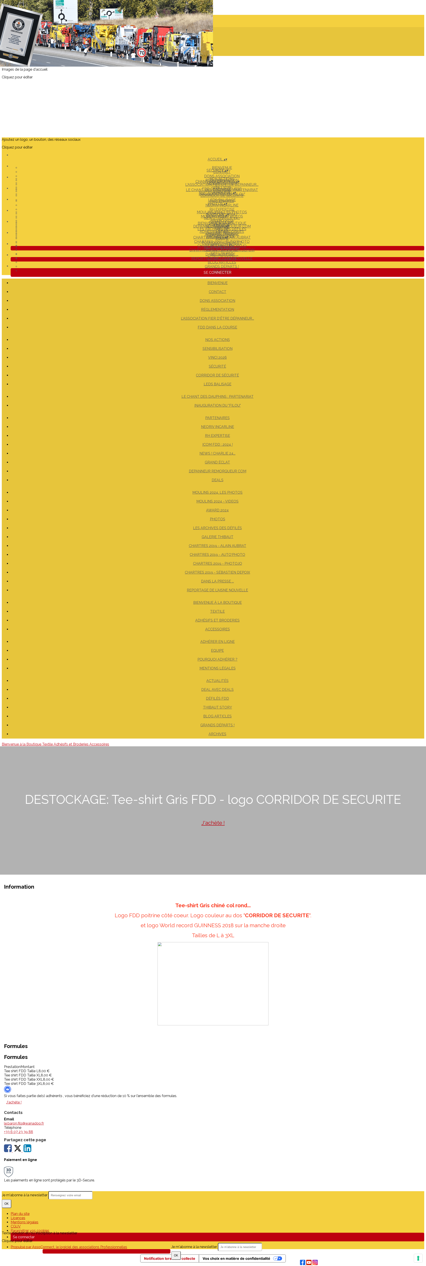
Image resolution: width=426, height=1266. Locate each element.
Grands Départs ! (222, 266)
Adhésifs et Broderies (222, 232)
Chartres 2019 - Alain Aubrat (217, 546)
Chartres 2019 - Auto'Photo (217, 555)
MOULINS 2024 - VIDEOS (217, 501)
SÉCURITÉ (217, 366)
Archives (217, 734)
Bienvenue (222, 168)
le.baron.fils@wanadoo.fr (24, 1123)
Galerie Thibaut (217, 537)
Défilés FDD (221, 254)
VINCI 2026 (222, 187)
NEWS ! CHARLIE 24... (217, 453)
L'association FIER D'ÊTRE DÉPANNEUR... (217, 318)
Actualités (222, 245)
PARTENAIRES (222, 201)
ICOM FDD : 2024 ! (217, 444)
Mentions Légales (217, 668)
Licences (18, 1218)
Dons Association (222, 176)
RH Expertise (222, 209)
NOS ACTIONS (222, 179)
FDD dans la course (217, 327)
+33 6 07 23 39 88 (18, 1132)
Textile (217, 611)
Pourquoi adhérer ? (222, 243)
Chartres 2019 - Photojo (217, 563)
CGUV (16, 1226)
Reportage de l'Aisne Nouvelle (217, 590)
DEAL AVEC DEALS (222, 250)
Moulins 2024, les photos (222, 212)
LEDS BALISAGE (217, 384)
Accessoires (217, 629)
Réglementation (217, 309)
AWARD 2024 (222, 220)
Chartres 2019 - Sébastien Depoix (217, 572)
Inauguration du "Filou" (217, 405)
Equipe (217, 650)
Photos (217, 519)
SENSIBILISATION (218, 349)
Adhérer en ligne (222, 234)
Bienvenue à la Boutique (222, 223)
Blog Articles (222, 262)
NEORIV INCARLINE (217, 427)
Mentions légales (24, 1222)
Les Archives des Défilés (217, 528)
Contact (217, 292)
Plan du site (20, 1214)
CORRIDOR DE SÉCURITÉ (217, 375)
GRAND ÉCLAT (217, 462)
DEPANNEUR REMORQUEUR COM (217, 471)
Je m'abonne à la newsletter (194, 1247)
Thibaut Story (222, 258)
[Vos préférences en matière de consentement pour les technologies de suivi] (418, 1258)
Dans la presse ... (217, 581)
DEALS (217, 480)
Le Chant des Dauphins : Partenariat (222, 190)
